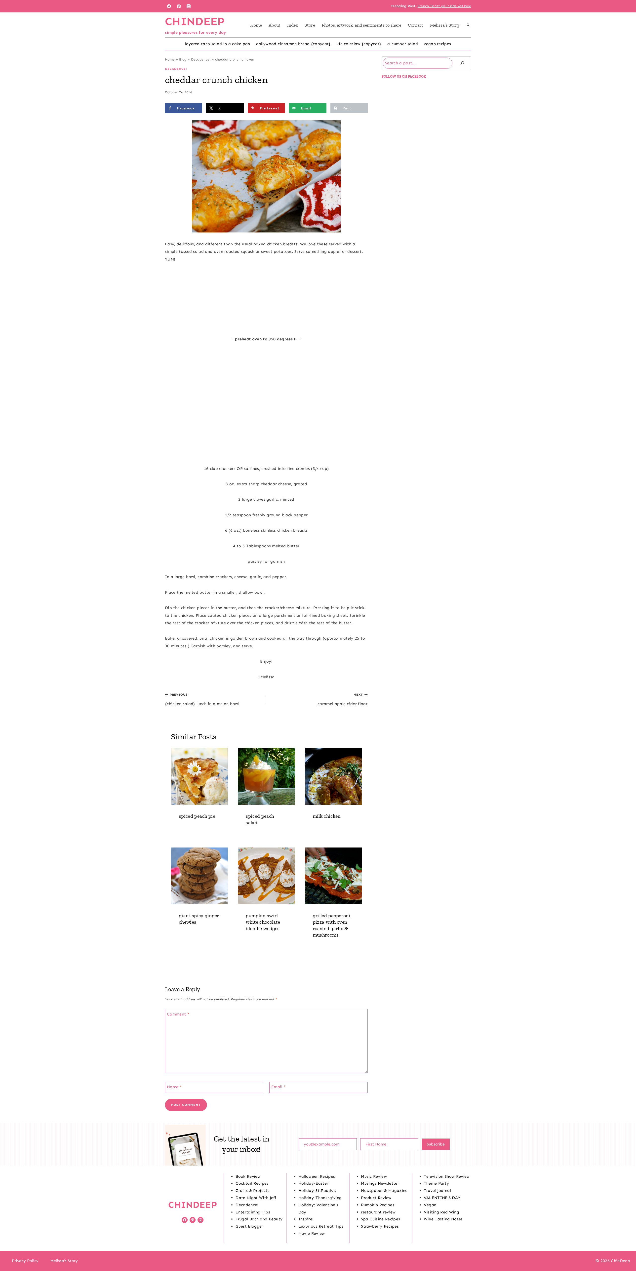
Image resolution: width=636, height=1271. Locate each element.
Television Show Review (447, 1176)
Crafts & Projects (252, 1190)
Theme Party (436, 1183)
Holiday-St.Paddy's (317, 1190)
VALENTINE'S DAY (442, 1197)
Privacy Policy (25, 1260)
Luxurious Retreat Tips (320, 1226)
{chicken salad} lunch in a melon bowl (202, 699)
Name (174, 1086)
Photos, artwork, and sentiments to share (361, 25)
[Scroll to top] (624, 1252)
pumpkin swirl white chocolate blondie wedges (263, 922)
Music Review (374, 1176)
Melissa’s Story (444, 25)
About (274, 25)
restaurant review (378, 1212)
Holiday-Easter (313, 1183)
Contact (415, 25)
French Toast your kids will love (444, 6)
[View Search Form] (468, 25)
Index (292, 25)
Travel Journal (437, 1190)
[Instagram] (189, 6)
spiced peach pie (197, 816)
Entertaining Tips (253, 1212)
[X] (318, 1261)
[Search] (462, 63)
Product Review (376, 1197)
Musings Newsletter (380, 1183)
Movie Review (311, 1233)
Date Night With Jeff (256, 1197)
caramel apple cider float (343, 699)
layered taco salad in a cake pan (217, 43)
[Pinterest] (179, 6)
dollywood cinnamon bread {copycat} (293, 43)
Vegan (430, 1205)
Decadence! (201, 59)
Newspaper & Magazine (384, 1190)
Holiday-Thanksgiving (320, 1197)
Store (310, 25)
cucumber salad (402, 43)
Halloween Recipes (316, 1176)
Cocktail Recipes (252, 1183)
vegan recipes (437, 43)
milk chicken (327, 816)
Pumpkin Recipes (377, 1205)
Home (256, 25)
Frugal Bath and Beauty (259, 1219)
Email (278, 1086)
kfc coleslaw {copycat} (359, 43)
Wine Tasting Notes (443, 1219)
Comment (178, 1013)
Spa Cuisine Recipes (380, 1219)
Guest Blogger (249, 1226)
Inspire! (306, 1219)
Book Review (248, 1176)
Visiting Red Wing (441, 1212)
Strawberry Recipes (380, 1226)
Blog (182, 59)
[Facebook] (169, 6)
